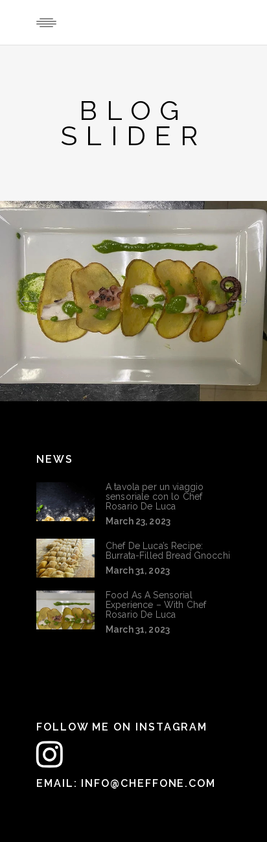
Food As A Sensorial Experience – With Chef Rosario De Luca (156, 605)
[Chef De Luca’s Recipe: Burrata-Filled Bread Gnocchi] (65, 558)
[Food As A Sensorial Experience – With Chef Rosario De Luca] (65, 610)
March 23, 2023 (138, 521)
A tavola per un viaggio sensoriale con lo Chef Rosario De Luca (154, 496)
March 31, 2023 (138, 570)
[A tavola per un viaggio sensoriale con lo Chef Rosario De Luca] (65, 501)
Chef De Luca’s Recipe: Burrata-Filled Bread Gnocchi (168, 551)
